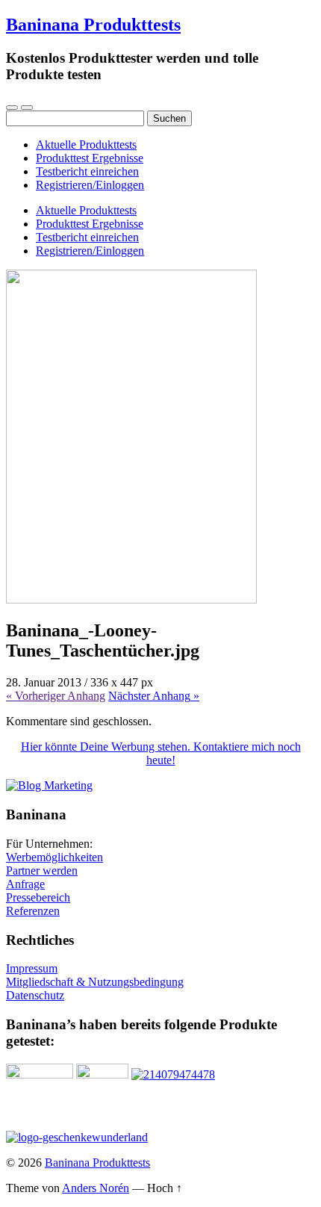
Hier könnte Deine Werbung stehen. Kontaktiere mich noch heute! (161, 753)
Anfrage (25, 884)
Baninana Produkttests (93, 24)
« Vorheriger (55, 695)
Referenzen (33, 911)
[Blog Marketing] (49, 785)
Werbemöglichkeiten (54, 857)
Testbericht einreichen (87, 171)
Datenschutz (35, 995)
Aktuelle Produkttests (86, 144)
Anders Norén (95, 1188)
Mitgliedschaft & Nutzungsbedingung (95, 981)
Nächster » (153, 695)
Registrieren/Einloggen (90, 185)
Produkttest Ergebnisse (89, 158)
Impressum (31, 968)
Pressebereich (38, 897)
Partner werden (42, 870)
